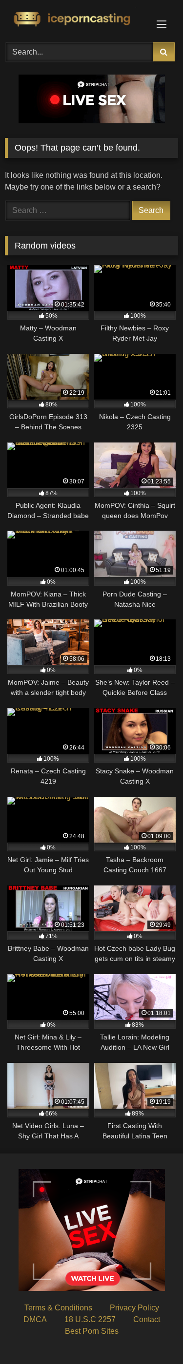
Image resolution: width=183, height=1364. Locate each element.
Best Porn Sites (92, 1331)
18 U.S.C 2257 (90, 1319)
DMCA (35, 1319)
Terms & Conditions (58, 1308)
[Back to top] (152, 1335)
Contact (146, 1319)
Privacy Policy (134, 1308)
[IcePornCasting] (75, 20)
